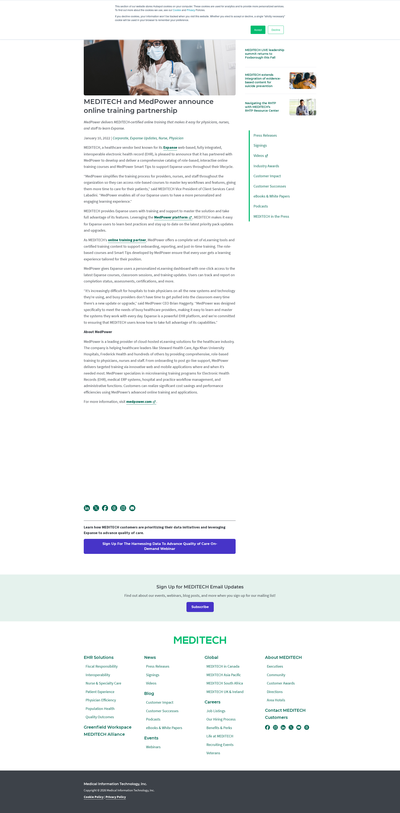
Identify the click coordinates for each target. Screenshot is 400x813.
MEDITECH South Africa (224, 683)
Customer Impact (267, 176)
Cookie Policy (94, 797)
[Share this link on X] (97, 510)
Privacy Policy (116, 797)
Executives (275, 666)
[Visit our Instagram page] (124, 510)
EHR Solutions (99, 657)
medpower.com (139, 401)
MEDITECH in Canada (222, 666)
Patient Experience (100, 691)
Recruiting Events (220, 744)
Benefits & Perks (219, 727)
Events (151, 738)
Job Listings (215, 710)
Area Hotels (276, 700)
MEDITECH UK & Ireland (225, 691)
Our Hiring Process (221, 719)
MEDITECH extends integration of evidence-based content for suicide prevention (263, 80)
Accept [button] (258, 29)
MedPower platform (171, 217)
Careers (212, 701)
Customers (276, 717)
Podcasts (261, 206)
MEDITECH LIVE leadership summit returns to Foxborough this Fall (264, 53)
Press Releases (265, 135)
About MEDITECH (283, 657)
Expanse (170, 147)
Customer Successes (270, 186)
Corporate (120, 138)
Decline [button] (275, 29)
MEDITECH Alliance (104, 734)
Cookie (177, 10)
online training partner (127, 240)
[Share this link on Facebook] (106, 510)
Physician (176, 138)
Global (211, 657)
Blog (149, 693)
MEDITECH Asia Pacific (223, 674)
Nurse (163, 138)
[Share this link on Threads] (115, 510)
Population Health (100, 708)
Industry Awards (266, 166)
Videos (259, 155)
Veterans (213, 753)
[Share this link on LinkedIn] (88, 510)
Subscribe (200, 607)
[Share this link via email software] (133, 510)
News (150, 657)
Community (276, 674)
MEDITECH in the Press (271, 216)
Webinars (153, 746)
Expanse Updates (143, 138)
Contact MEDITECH (285, 710)
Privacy (191, 10)
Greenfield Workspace (107, 727)
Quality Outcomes (100, 716)
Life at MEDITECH (219, 736)
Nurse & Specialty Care (103, 683)
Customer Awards (281, 683)
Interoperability (98, 674)
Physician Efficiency (101, 700)
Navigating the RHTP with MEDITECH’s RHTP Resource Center (262, 106)
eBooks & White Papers (272, 196)
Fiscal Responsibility (102, 666)
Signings (260, 145)
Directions (275, 691)
